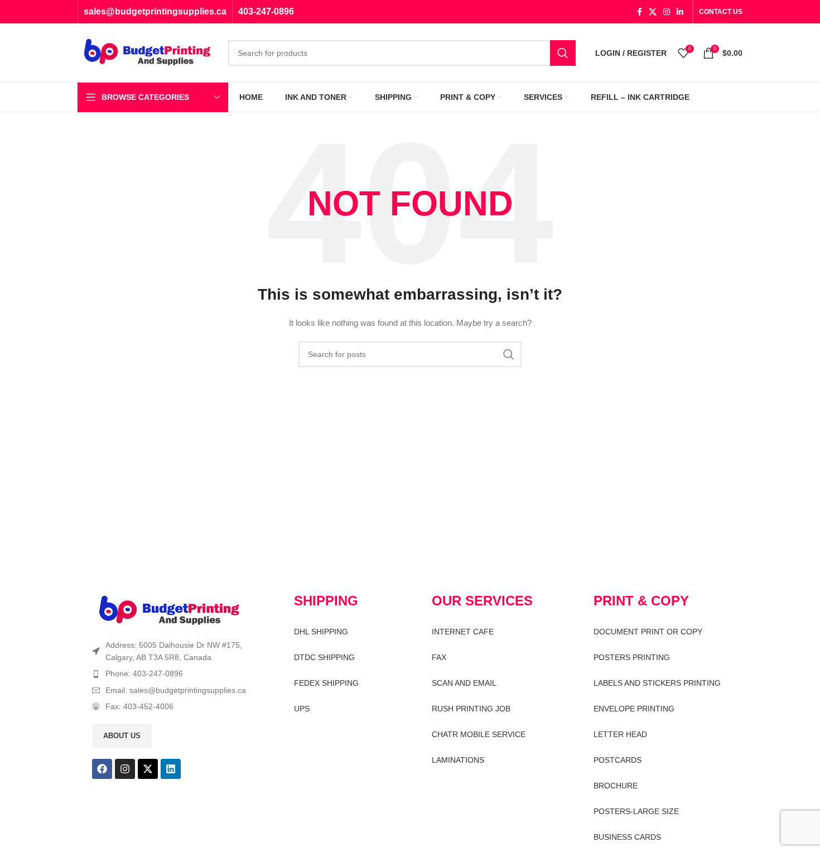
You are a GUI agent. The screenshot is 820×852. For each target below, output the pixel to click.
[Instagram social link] (666, 11)
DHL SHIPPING (321, 631)
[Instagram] (125, 769)
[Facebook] (102, 769)
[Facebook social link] (639, 11)
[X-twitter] (148, 769)
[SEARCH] (563, 53)
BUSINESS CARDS (627, 836)
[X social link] (652, 11)
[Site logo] (147, 51)
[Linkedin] (171, 769)
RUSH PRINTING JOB (471, 708)
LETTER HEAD (620, 734)
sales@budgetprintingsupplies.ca (155, 11)
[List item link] (173, 673)
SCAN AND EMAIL (464, 682)
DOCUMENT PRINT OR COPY (648, 631)
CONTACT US (720, 12)
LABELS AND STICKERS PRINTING (657, 682)
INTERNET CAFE (463, 631)
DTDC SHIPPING (324, 657)
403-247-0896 (266, 11)
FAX (439, 657)
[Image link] (169, 609)
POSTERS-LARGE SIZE (636, 811)
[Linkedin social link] (680, 11)
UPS (302, 708)
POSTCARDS (617, 759)
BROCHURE (616, 785)
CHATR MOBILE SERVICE (478, 734)
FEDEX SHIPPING (326, 682)
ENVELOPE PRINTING (634, 708)
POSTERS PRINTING (632, 657)
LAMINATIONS (458, 759)
